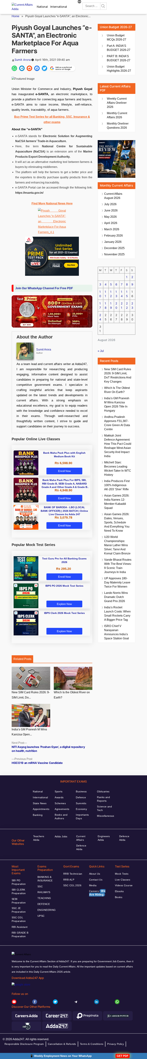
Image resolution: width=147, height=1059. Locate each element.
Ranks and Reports (103, 799)
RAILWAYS (43, 892)
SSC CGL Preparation (19, 919)
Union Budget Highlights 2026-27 (119, 68)
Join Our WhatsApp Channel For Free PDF (44, 288)
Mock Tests (121, 873)
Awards (59, 797)
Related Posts (22, 658)
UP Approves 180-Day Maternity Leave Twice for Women (117, 582)
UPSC (41, 915)
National (42, 6)
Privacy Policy (115, 1044)
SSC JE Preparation (19, 910)
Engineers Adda (104, 838)
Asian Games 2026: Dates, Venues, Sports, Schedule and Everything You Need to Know (116, 522)
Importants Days (82, 816)
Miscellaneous (105, 815)
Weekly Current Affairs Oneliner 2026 (117, 102)
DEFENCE (43, 904)
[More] (79, 2)
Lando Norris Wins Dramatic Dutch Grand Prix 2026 (116, 597)
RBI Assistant (19, 927)
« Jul (101, 350)
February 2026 (113, 235)
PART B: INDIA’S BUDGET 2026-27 (118, 58)
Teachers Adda (38, 838)
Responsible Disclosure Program (24, 1044)
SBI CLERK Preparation (19, 891)
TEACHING (44, 898)
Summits (81, 803)
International (58, 6)
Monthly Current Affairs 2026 (117, 115)
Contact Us (95, 879)
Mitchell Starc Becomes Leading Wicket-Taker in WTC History (117, 468)
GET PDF (122, 1055)
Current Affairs (80, 838)
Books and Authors (61, 816)
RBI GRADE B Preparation (20, 934)
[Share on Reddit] (29, 68)
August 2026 (113, 195)
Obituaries (103, 791)
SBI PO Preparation (19, 882)
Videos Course (123, 885)
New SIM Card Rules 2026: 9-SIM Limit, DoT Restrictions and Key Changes (117, 375)
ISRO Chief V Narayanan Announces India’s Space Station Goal (116, 632)
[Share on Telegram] (22, 68)
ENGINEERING (46, 909)
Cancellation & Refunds (62, 1044)
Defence (81, 797)
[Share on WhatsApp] (14, 68)
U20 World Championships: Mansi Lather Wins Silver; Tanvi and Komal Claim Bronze (117, 545)
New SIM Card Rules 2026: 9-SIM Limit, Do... (31, 695)
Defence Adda (81, 847)
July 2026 (110, 204)
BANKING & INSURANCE (45, 879)
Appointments (41, 809)
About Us (94, 873)
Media (92, 885)
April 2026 (110, 223)
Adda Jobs (61, 836)
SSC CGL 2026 (72, 885)
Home (15, 16)
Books (118, 897)
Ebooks (119, 891)
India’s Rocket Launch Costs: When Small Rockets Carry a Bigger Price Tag (117, 613)
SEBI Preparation (19, 901)
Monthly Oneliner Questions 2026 (118, 125)
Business (81, 791)
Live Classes (122, 879)
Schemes (60, 803)
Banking (37, 815)
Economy (81, 809)
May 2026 (110, 216)
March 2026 (111, 229)
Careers (97, 892)
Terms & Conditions (91, 1044)
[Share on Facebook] (37, 68)
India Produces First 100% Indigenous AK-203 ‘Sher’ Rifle (117, 485)
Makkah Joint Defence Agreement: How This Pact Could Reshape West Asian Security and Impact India (117, 446)
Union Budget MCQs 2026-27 (116, 37)
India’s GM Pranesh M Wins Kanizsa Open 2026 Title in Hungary (116, 404)
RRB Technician (72, 873)
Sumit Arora (23, 59)
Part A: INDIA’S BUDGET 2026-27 (118, 47)
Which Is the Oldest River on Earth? (72, 695)
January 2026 (113, 241)
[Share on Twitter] (44, 68)
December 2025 (114, 248)
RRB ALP (68, 879)
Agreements (62, 809)
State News (39, 803)
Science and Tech (104, 808)
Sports (59, 791)
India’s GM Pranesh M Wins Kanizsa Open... (29, 732)
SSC (40, 886)
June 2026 (111, 210)
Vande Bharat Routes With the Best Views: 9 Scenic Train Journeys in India (117, 566)
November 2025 (114, 254)
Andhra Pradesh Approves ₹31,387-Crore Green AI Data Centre (117, 423)
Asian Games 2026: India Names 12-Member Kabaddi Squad (116, 501)
